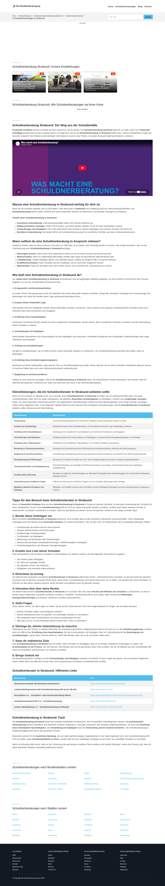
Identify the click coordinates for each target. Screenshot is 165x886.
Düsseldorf (88, 858)
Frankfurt (87, 867)
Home (110, 6)
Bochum (51, 861)
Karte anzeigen (82, 109)
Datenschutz (16, 858)
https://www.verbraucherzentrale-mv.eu (107, 683)
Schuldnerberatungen (125, 6)
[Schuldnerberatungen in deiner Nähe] (26, 6)
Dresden (87, 855)
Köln (121, 858)
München (123, 864)
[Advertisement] (79, 40)
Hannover (123, 855)
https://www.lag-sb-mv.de (101, 689)
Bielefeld (51, 858)
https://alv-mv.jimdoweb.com (103, 701)
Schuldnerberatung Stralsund (74, 16)
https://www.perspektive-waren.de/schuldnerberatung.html (116, 695)
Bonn (50, 864)
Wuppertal (123, 870)
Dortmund (51, 870)
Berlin (50, 855)
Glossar (148, 6)
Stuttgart (123, 867)
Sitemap (15, 870)
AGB (14, 855)
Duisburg (87, 861)
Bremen (51, 867)
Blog (140, 6)
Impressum (16, 861)
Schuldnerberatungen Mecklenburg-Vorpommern (48, 16)
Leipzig (122, 861)
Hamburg (87, 870)
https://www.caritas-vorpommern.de (106, 707)
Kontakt (15, 864)
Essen (86, 864)
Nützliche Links (17, 867)
